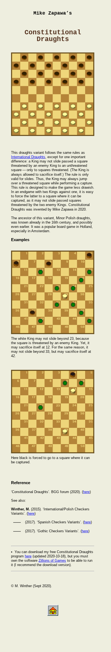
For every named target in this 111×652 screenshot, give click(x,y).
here (86, 492)
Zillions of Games (52, 560)
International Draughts (28, 157)
